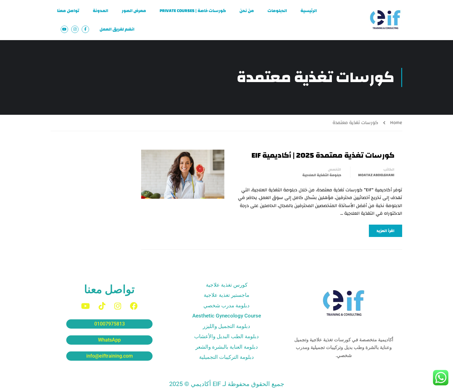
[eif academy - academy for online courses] (385, 20)
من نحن (246, 11)
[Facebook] (134, 306)
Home (396, 123)
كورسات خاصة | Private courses (193, 11)
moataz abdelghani (376, 175)
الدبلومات (277, 11)
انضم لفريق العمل (117, 29)
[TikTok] (102, 306)
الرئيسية (308, 11)
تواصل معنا (68, 11)
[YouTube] (85, 306)
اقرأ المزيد (385, 230)
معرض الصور (134, 11)
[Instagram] (117, 306)
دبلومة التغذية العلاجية (321, 175)
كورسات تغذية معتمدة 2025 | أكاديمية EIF (322, 155)
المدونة (100, 11)
